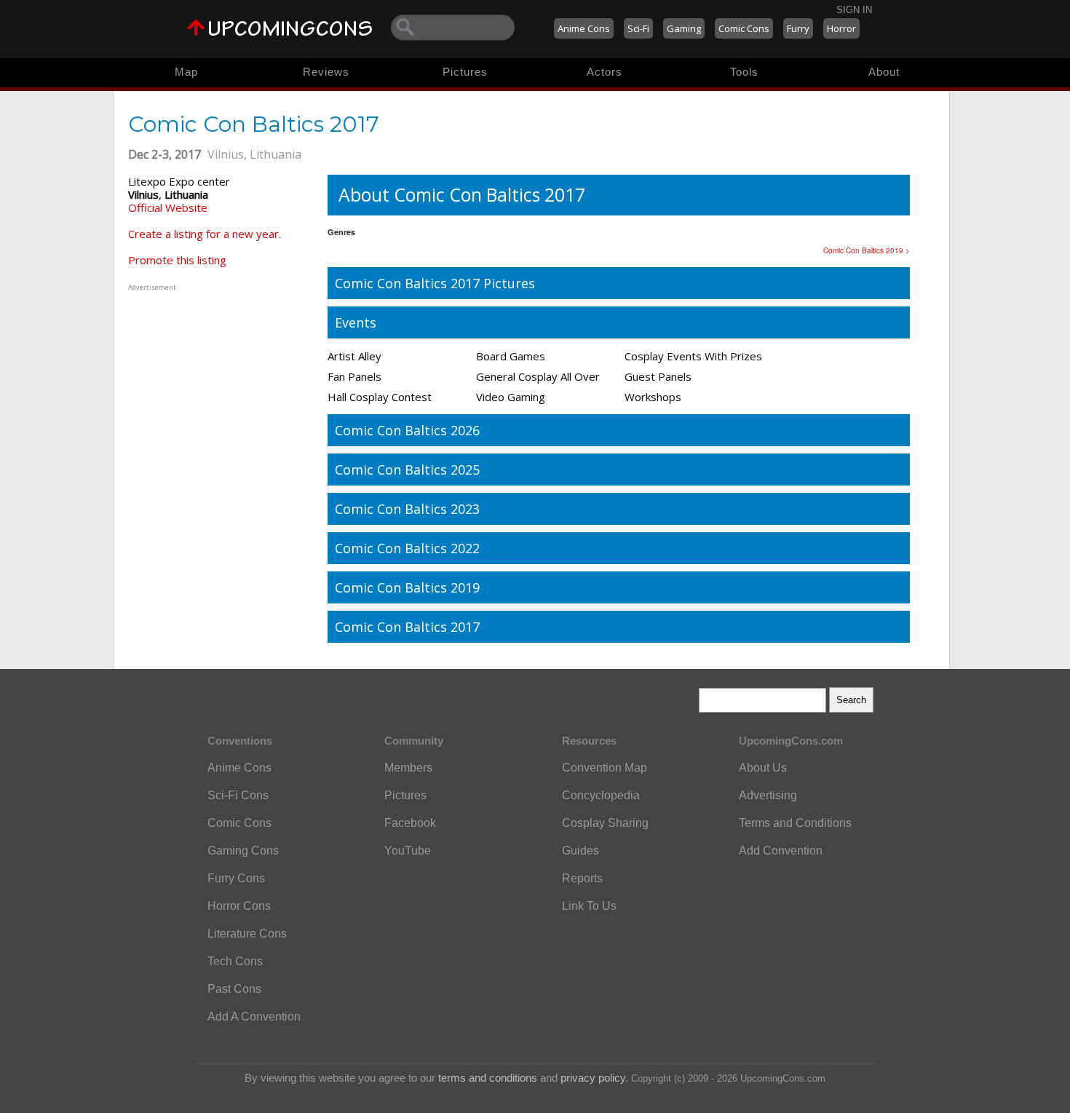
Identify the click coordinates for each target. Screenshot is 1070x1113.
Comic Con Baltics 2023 (407, 509)
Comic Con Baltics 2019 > (866, 250)
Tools (744, 72)
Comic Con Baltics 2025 (407, 469)
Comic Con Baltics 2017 (407, 626)
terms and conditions (487, 1078)
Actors (604, 72)
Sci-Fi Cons (238, 795)
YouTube (407, 850)
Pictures (465, 72)
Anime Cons (584, 28)
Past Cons (234, 989)
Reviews (326, 72)
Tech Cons (235, 961)
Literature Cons (247, 933)
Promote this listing (177, 260)
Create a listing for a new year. (204, 233)
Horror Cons (239, 906)
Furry (798, 28)
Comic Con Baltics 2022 (407, 548)
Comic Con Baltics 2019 (407, 587)
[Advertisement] (219, 385)
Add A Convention (254, 1016)
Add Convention (781, 850)
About (884, 72)
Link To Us (589, 906)
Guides (580, 850)
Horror (841, 28)
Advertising (768, 795)
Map (186, 72)
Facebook (410, 823)
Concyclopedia (601, 795)
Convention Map (604, 767)
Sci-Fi (638, 28)
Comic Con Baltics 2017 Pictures (435, 283)
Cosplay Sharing (605, 823)
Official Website (167, 207)
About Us (763, 767)
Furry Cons (236, 878)
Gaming (684, 28)
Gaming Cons (243, 850)
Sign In (854, 9)
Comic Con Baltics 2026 (407, 430)
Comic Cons (743, 28)
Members (408, 767)
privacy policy (592, 1078)
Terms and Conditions (795, 823)
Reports (582, 878)
